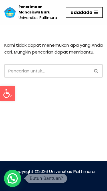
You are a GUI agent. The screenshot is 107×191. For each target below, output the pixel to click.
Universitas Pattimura (72, 171)
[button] (7, 93)
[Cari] (96, 71)
